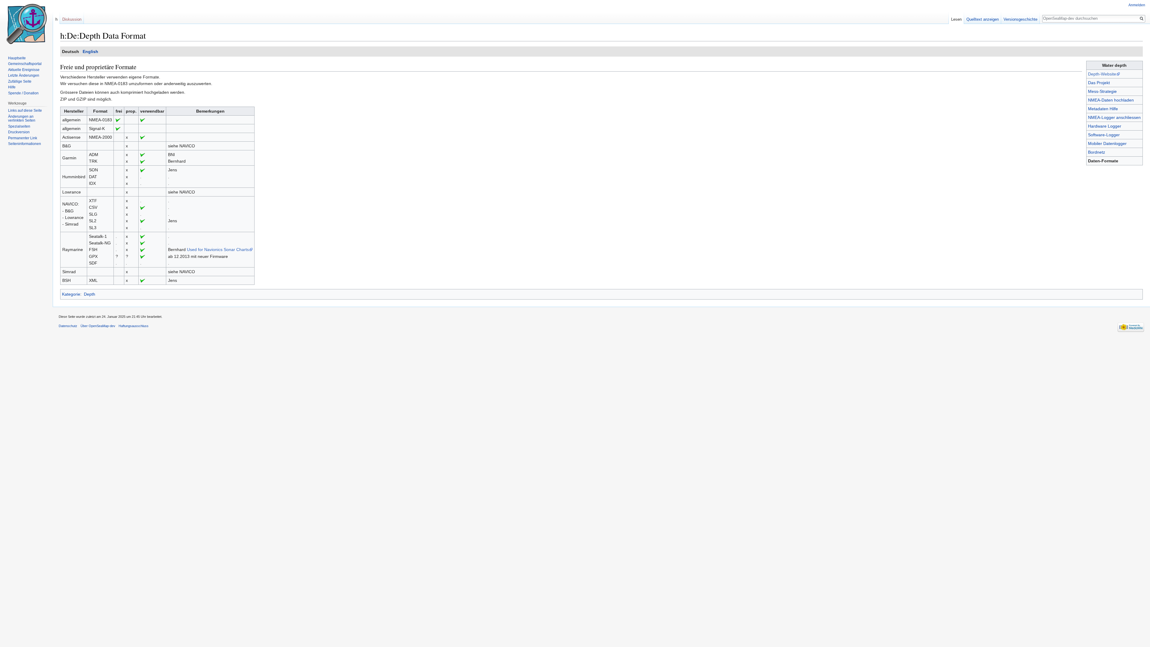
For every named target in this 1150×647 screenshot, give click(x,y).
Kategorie (71, 294)
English (90, 51)
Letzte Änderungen (23, 75)
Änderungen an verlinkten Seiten (21, 118)
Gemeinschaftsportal (25, 64)
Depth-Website (1102, 74)
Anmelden (1136, 5)
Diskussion (71, 19)
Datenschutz (68, 326)
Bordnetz (1096, 152)
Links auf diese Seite (25, 110)
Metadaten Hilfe (1103, 108)
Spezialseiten (19, 126)
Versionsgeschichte (1020, 19)
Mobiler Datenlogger (1107, 143)
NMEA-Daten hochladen (1111, 100)
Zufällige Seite (19, 81)
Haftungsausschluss (134, 326)
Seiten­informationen (24, 144)
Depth (89, 294)
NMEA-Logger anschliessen (1114, 117)
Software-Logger (1104, 134)
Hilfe (12, 87)
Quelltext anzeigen (982, 19)
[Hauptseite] (26, 24)
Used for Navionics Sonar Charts (218, 249)
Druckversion (19, 132)
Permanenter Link (22, 138)
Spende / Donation (23, 93)
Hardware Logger (1104, 126)
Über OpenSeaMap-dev (98, 326)
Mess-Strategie (1102, 91)
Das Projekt (1099, 82)
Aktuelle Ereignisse (24, 70)
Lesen (956, 19)
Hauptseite (17, 58)
